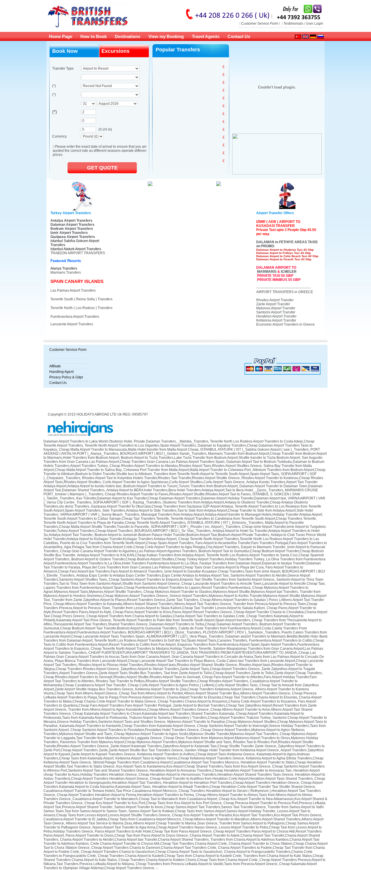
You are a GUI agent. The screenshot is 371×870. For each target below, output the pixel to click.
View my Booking (166, 36)
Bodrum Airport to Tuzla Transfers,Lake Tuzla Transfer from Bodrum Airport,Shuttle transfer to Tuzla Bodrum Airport (210, 458)
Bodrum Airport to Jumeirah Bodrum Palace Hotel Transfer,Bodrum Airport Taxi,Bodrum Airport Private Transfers (181, 535)
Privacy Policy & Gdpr (66, 377)
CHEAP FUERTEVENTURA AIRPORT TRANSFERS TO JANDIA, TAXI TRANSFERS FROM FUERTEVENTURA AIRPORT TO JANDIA (192, 653)
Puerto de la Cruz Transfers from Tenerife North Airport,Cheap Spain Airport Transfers (127, 543)
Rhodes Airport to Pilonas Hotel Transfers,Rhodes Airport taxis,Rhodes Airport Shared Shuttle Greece (158, 665)
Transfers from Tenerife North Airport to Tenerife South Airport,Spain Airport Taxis (216, 474)
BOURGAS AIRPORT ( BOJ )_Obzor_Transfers (164, 632)
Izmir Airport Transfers (69, 233)
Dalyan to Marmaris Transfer (263, 547)
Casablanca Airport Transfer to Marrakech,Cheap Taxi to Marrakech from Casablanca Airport (144, 799)
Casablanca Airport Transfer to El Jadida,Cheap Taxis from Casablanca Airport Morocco (112, 819)
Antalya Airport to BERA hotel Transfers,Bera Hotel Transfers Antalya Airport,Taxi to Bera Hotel (179, 490)
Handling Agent (61, 372)
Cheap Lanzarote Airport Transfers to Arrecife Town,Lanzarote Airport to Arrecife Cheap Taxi (253, 584)
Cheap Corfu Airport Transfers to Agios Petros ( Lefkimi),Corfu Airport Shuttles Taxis (193, 685)
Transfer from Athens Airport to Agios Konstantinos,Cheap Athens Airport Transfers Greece (138, 709)
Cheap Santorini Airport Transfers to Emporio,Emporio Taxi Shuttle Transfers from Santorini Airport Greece (191, 579)
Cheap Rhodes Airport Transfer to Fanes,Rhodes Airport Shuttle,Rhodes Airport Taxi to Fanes (178, 494)
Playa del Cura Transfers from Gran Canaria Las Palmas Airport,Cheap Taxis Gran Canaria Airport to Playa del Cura (173, 567)
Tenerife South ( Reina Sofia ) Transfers (81, 299)
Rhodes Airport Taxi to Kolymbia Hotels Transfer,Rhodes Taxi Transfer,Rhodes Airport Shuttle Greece (161, 478)
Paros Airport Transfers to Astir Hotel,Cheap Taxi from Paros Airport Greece (153, 831)
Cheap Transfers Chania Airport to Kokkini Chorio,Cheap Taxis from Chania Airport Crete (188, 860)
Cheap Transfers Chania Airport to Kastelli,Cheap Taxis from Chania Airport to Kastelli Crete (169, 856)
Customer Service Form (259, 23)
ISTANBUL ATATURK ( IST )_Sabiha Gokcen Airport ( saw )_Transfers (254, 449)
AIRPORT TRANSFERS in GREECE (284, 292)
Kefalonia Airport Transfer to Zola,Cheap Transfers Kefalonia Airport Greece (194, 689)
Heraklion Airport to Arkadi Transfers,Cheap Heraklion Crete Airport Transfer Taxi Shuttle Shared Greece (233, 787)
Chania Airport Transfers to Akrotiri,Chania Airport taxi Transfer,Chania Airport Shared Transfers (134, 839)
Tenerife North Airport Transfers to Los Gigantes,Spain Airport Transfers (140, 445)
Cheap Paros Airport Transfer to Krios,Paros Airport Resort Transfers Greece (172, 612)
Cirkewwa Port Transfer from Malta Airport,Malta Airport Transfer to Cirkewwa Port (187, 470)
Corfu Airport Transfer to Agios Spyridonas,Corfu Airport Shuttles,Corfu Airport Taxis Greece (174, 482)
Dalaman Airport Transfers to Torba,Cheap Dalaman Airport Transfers (203, 624)
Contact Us (239, 36)
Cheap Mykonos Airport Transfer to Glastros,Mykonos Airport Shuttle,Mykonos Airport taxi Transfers (220, 592)
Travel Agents (205, 36)
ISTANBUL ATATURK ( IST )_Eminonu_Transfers (225, 523)
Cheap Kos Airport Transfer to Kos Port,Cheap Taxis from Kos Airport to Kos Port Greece (153, 803)
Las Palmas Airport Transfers (73, 290)
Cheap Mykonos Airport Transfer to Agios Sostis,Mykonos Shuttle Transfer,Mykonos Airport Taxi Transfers (196, 734)
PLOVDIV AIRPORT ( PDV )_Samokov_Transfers (241, 632)
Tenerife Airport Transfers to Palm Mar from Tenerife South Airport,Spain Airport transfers (181, 620)
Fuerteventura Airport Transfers (74, 317)
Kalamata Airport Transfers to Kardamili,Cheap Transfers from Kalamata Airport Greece (127, 726)
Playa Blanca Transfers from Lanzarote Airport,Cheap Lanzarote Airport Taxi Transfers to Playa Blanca (135, 661)
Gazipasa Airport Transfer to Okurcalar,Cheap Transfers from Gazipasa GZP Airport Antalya (162, 506)
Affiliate (55, 366)
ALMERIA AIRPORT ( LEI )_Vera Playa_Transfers (184, 636)
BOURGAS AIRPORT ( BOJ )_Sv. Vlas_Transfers (172, 531)
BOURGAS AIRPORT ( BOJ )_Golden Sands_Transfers (163, 454)
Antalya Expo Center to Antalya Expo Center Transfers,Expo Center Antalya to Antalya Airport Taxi (152, 575)
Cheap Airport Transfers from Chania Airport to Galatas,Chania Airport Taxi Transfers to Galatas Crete (165, 616)
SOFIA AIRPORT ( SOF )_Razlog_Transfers (127, 502)
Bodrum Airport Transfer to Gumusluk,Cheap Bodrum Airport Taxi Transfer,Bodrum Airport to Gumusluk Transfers (172, 626)
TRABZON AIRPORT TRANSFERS (77, 253)
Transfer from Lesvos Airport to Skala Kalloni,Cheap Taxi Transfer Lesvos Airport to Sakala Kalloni (188, 608)
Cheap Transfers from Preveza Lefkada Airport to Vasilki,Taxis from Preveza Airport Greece (206, 864)
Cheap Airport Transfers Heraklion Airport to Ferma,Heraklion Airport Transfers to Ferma (125, 795)
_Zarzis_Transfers (269, 490)
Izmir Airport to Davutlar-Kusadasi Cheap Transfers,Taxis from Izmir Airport (222, 571)
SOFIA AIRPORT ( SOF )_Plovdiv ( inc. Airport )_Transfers (195, 527)
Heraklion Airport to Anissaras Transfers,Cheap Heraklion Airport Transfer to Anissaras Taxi (221, 770)
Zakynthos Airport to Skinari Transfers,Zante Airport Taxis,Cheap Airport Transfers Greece (190, 669)
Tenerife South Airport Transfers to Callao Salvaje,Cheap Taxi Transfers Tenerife (106, 519)
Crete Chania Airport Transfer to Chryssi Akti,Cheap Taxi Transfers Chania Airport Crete (158, 844)
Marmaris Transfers (65, 272)
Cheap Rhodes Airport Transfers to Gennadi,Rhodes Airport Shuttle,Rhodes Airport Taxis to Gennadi (121, 677)
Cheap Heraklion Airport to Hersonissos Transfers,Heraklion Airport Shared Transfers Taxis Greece (216, 774)
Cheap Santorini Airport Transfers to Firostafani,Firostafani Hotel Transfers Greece (134, 730)
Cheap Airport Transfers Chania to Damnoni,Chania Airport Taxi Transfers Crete (153, 848)
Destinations (127, 36)
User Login (314, 23)
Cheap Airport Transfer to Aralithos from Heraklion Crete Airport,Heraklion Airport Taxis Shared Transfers (231, 779)
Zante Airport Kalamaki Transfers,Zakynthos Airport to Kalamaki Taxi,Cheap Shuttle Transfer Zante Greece (193, 746)
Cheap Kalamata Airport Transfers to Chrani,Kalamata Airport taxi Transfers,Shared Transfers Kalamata (153, 714)
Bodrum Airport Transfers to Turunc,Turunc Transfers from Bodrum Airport (180, 486)
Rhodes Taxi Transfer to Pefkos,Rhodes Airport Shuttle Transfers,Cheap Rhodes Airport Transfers (172, 681)
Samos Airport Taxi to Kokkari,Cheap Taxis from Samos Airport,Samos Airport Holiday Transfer (201, 811)
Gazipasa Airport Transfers (72, 237)
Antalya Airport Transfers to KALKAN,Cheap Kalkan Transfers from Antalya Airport (141, 555)
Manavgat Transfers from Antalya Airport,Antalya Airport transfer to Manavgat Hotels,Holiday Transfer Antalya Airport (231, 514)
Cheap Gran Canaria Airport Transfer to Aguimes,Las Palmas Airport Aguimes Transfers (128, 551)
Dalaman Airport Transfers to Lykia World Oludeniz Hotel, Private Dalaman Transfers (109, 441)
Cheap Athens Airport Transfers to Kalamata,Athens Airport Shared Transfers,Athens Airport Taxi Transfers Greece (142, 604)
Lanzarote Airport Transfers (71, 324)
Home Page (60, 36)
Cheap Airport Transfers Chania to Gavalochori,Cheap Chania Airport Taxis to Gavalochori (151, 852)
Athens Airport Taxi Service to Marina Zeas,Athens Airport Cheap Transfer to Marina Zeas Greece (141, 823)
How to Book (93, 36)
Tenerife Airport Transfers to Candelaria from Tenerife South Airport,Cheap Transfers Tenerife (243, 519)
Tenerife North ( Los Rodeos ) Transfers (81, 308)
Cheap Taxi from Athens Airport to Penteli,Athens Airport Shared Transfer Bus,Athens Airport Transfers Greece (204, 693)
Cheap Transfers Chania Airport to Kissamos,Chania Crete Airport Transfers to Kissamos (227, 701)
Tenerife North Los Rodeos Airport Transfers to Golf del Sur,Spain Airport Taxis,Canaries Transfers (170, 640)
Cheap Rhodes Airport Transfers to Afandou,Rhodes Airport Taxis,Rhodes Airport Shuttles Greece (186, 466)
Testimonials (293, 23)
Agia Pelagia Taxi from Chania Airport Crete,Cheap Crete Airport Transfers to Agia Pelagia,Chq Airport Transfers (151, 547)
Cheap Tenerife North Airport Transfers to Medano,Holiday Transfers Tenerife (151, 649)
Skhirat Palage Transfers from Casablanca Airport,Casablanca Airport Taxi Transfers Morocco (166, 762)
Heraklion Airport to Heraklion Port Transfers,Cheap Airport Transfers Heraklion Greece (231, 783)
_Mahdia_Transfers (193, 441)
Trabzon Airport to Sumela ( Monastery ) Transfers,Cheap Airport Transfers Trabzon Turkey (200, 718)
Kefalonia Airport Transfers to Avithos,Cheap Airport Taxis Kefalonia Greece (196, 754)
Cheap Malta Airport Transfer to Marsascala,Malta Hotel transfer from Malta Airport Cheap (129, 449)
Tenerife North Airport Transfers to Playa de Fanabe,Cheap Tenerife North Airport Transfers (114, 523)
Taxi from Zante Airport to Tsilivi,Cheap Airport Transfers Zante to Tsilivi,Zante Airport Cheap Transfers (243, 673)
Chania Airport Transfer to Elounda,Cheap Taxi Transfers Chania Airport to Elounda (232, 697)
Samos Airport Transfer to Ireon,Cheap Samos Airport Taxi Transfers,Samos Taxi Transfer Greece (190, 807)
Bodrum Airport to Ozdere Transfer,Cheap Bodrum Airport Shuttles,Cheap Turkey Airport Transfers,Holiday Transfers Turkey (167, 559)
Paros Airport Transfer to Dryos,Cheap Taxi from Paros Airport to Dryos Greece (127, 835)
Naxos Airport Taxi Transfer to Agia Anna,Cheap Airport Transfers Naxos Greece (154, 827)
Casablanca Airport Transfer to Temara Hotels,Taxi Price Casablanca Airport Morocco (110, 791)
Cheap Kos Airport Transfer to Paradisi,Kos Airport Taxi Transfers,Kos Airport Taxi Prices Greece (246, 815)
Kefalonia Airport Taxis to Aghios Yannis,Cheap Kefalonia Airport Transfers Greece (179, 758)
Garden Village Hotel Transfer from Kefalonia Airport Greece (232, 750)
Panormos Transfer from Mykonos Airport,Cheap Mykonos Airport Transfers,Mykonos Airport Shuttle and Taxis (145, 742)
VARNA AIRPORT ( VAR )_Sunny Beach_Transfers (99, 514)
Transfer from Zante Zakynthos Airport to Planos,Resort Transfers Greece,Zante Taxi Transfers (125, 600)
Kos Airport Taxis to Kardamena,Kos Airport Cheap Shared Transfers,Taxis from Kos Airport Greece (193, 766)
